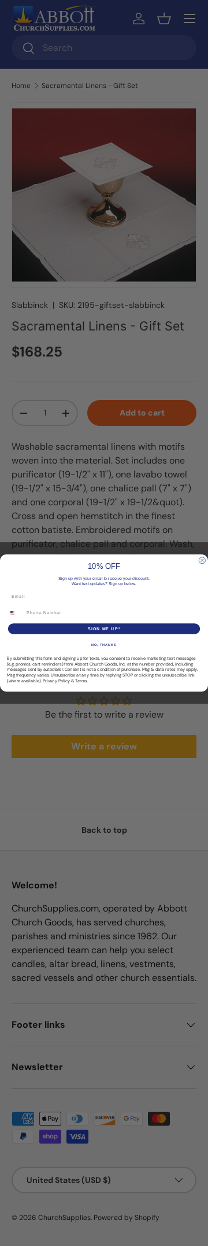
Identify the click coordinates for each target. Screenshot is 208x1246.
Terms (81, 680)
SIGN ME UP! (104, 628)
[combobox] (15, 613)
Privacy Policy (56, 680)
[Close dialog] (202, 560)
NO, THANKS (104, 644)
